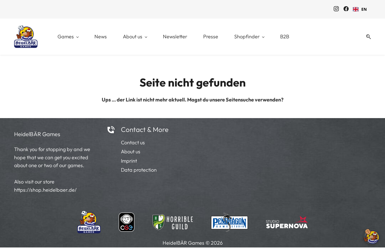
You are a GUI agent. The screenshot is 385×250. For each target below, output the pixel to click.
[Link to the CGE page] (126, 220)
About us (130, 151)
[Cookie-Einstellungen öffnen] (371, 236)
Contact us (133, 142)
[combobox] (360, 9)
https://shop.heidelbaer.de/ (45, 190)
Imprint (129, 161)
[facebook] (346, 9)
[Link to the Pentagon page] (229, 220)
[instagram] (336, 9)
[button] (366, 36)
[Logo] (25, 36)
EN (364, 9)
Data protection (139, 170)
